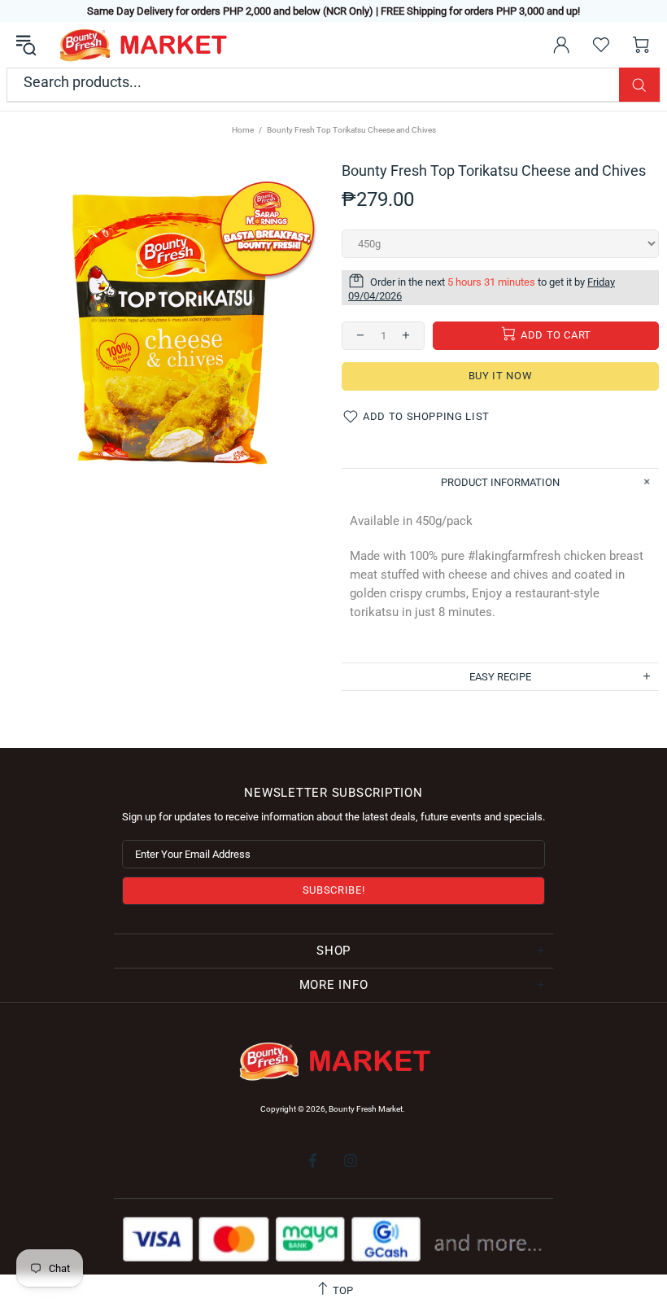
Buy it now (501, 375)
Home (243, 129)
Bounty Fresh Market (141, 45)
